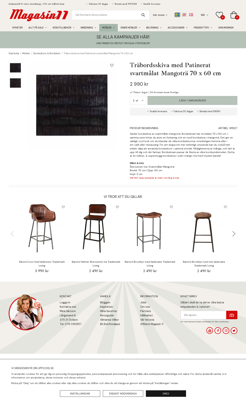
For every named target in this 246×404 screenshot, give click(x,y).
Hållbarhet (146, 315)
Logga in (65, 302)
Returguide (107, 315)
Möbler (106, 27)
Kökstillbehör (62, 27)
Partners (145, 311)
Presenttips (201, 27)
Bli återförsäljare (110, 324)
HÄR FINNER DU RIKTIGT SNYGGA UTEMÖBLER (122, 43)
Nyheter (17, 27)
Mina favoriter (108, 311)
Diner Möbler (129, 27)
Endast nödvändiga (123, 393)
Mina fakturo (67, 311)
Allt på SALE (36, 27)
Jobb (143, 302)
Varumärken (226, 27)
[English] (184, 15)
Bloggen (105, 302)
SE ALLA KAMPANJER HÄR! (123, 37)
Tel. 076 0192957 (71, 324)
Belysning (152, 27)
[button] (234, 234)
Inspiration (106, 307)
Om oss (145, 307)
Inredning (87, 27)
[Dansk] (191, 15)
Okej (166, 393)
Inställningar (80, 393)
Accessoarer (176, 27)
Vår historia (147, 320)
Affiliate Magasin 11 (151, 324)
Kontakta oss (68, 307)
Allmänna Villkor (109, 320)
